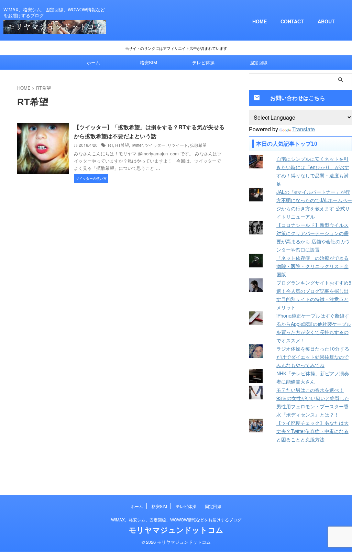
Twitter (137, 145)
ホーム (93, 62)
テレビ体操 (203, 62)
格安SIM (148, 62)
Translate (303, 129)
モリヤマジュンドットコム (176, 529)
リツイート (177, 145)
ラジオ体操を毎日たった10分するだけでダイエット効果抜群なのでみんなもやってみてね (312, 356)
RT (110, 145)
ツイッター (155, 145)
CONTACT (292, 21)
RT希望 (122, 145)
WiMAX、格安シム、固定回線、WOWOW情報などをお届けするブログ (176, 519)
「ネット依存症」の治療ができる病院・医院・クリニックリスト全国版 (312, 266)
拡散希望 (198, 145)
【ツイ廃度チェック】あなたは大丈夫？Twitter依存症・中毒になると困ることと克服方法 (312, 431)
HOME (259, 21)
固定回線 (258, 62)
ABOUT (326, 21)
